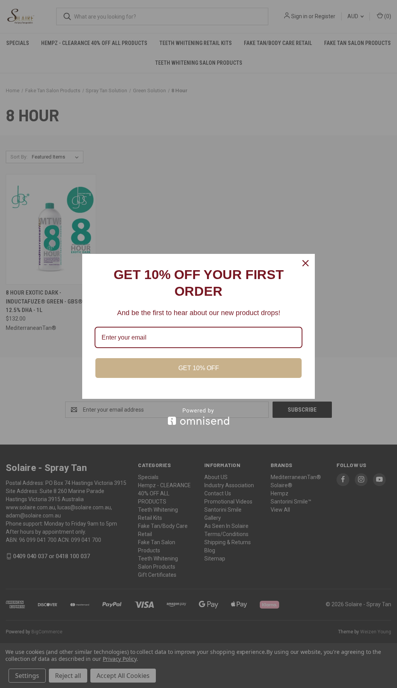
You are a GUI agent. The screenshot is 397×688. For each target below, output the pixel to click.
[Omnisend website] (198, 416)
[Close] (305, 263)
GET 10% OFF (198, 368)
